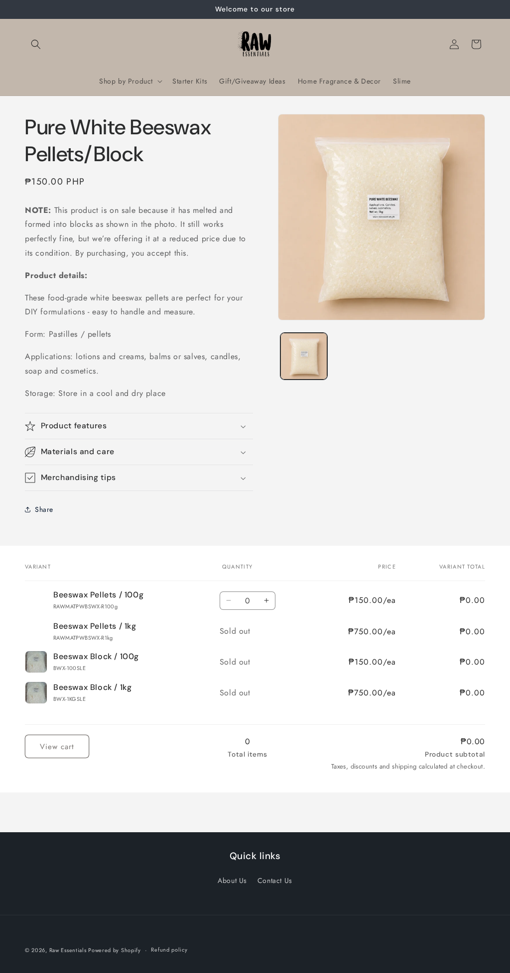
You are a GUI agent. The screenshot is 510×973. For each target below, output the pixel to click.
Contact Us (274, 880)
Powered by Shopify (114, 950)
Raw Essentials (69, 950)
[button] (36, 44)
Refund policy (169, 950)
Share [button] (44, 509)
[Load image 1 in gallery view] (303, 356)
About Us (232, 880)
